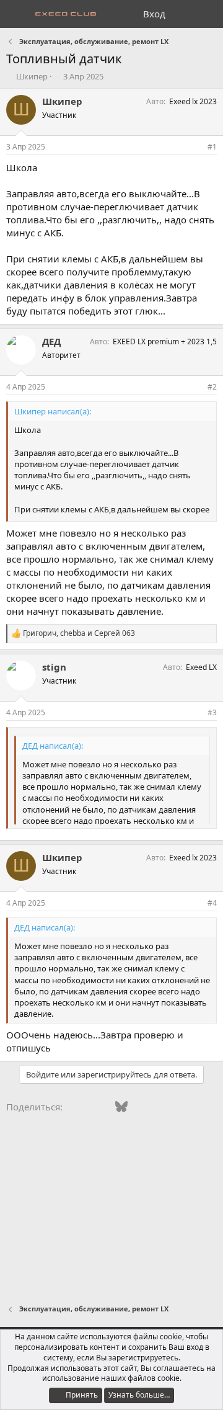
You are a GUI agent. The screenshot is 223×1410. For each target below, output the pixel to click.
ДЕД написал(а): (52, 745)
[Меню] (17, 14)
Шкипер (32, 76)
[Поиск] (208, 13)
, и (79, 633)
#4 (212, 903)
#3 (212, 712)
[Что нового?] (184, 13)
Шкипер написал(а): (52, 411)
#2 (212, 387)
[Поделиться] (195, 147)
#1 (212, 146)
